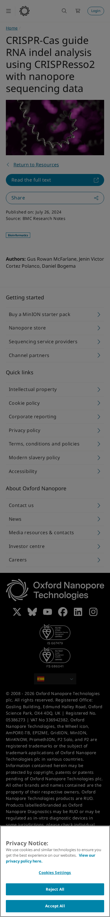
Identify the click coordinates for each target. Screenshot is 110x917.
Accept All (55, 906)
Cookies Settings (55, 872)
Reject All (55, 889)
